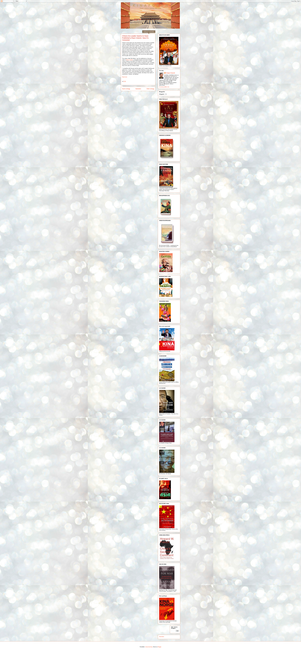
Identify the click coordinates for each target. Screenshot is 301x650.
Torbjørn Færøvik (170, 73)
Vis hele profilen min (164, 87)
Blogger (159, 646)
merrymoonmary (148, 646)
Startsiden (138, 88)
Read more (124, 77)
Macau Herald (129, 59)
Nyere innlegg (126, 88)
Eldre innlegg (150, 88)
